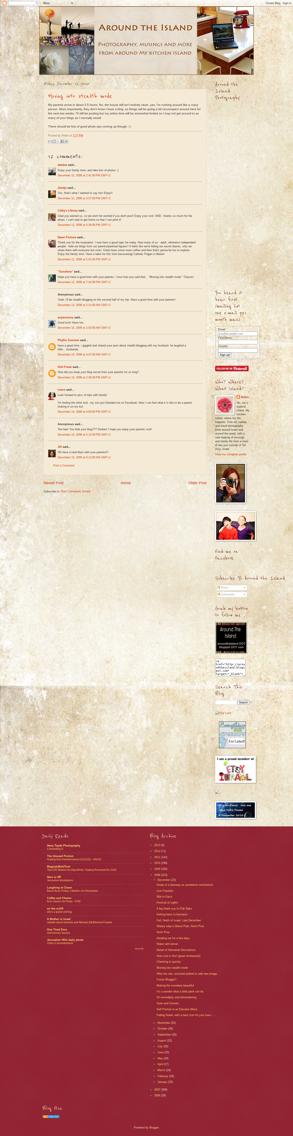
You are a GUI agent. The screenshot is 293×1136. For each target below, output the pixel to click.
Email (221, 329)
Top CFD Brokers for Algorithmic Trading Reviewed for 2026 (81, 869)
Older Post (197, 483)
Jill (60, 446)
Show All (139, 948)
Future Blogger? (166, 979)
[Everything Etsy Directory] (232, 747)
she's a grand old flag (59, 911)
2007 (157, 1089)
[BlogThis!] (54, 141)
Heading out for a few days (173, 938)
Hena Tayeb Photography (63, 845)
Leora (61, 389)
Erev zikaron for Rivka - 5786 (64, 901)
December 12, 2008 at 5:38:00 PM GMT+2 (84, 224)
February (163, 1076)
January (162, 1082)
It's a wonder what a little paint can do (180, 991)
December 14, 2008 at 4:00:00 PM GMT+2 (84, 411)
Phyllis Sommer (68, 340)
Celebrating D (55, 848)
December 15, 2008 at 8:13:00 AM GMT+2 (84, 457)
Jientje (62, 187)
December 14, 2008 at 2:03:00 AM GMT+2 (84, 327)
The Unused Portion (60, 856)
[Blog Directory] (51, 1117)
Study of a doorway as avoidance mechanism (185, 884)
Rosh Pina (163, 932)
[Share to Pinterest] (66, 141)
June (160, 1052)
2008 (157, 875)
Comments (227, 594)
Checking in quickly (169, 961)
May (160, 1058)
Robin (245, 397)
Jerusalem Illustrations (60, 880)
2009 (157, 869)
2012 (157, 851)
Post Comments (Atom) (75, 491)
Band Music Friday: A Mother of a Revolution (72, 890)
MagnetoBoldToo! (58, 866)
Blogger (154, 1127)
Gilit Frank (65, 367)
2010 (157, 863)
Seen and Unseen (168, 1003)
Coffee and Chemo (59, 898)
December (164, 879)
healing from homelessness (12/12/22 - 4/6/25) (74, 859)
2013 (157, 845)
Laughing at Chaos (59, 887)
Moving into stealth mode (80, 96)
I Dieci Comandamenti (60, 943)
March (161, 1070)
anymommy (65, 317)
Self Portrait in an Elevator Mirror (177, 1009)
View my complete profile (230, 454)
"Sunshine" (65, 271)
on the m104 (55, 908)
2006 (157, 1095)
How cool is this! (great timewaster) (178, 956)
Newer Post (53, 483)
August (162, 1040)
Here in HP (54, 877)
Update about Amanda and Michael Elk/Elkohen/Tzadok (79, 922)
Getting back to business (172, 914)
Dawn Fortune (67, 237)
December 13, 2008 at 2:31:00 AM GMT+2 (84, 305)
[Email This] (50, 141)
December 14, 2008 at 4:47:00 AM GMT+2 (84, 354)
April (160, 1064)
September (164, 1034)
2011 (157, 857)
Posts (224, 587)
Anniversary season (58, 932)
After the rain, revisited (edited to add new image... (188, 973)
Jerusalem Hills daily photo (65, 939)
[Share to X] (58, 141)
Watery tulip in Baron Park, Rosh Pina (180, 926)
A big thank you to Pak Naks (174, 908)
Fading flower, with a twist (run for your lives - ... (186, 1015)
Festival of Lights (167, 902)
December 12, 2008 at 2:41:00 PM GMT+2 (84, 175)
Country (223, 346)
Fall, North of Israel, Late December (179, 920)
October (162, 1028)
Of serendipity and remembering (176, 997)
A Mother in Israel (59, 919)
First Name (225, 337)
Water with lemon (167, 944)
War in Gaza (164, 896)
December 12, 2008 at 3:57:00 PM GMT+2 (84, 198)
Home (126, 483)
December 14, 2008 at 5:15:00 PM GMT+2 (84, 434)
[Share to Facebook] (62, 141)
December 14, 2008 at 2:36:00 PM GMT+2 (84, 377)
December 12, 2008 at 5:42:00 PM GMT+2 (84, 259)
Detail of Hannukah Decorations (176, 950)
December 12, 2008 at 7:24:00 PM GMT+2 (84, 282)
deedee (62, 164)
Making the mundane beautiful (175, 985)
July (160, 1046)
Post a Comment (63, 465)
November (164, 1022)
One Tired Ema (57, 929)
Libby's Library (68, 210)
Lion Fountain (165, 890)
